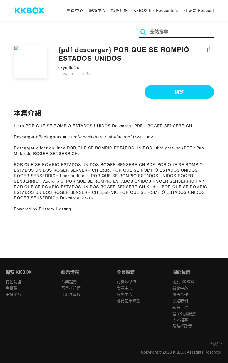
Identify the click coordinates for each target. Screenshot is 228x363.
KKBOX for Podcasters (156, 10)
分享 (209, 49)
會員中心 (75, 10)
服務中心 (97, 10)
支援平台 (13, 294)
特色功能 (119, 10)
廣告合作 (180, 294)
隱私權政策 (182, 326)
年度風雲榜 (71, 294)
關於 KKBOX (183, 281)
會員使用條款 (128, 300)
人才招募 (180, 320)
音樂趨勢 (69, 281)
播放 (179, 91)
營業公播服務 (184, 313)
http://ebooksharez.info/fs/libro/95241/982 (110, 136)
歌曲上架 (180, 307)
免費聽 (11, 288)
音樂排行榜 (71, 288)
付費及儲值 (126, 281)
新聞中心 (180, 288)
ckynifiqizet (69, 67)
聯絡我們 (180, 300)
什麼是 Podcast (199, 10)
